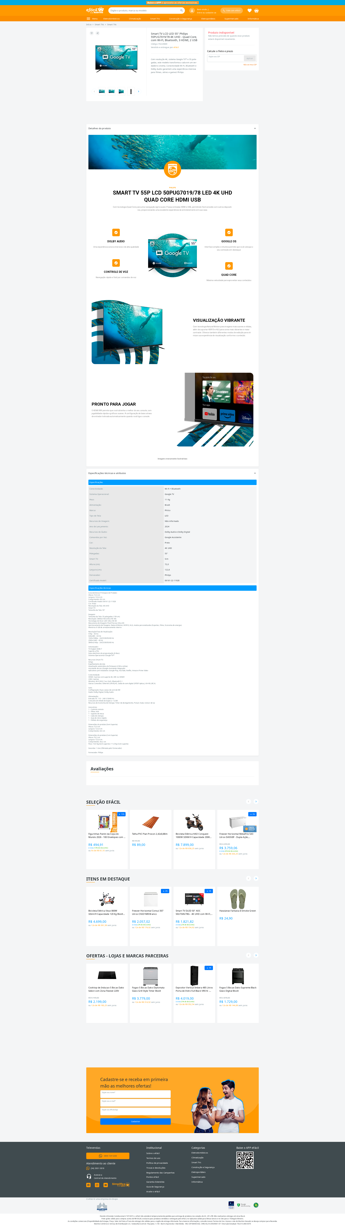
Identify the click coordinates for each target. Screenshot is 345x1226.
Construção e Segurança (180, 18)
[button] (172, 128)
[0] (256, 10)
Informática (253, 18)
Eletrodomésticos (111, 18)
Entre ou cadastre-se (206, 12)
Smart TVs (155, 18)
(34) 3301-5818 (97, 1168)
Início (88, 24)
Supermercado (231, 18)
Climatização (135, 18)
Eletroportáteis (208, 18)
